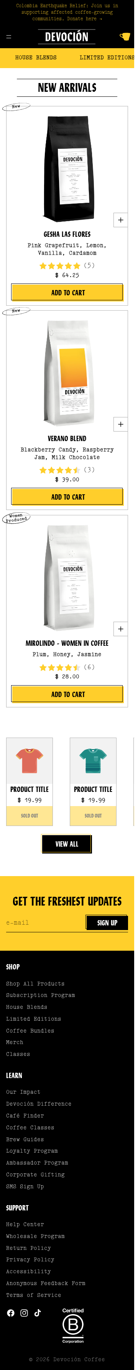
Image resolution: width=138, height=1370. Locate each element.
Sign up (107, 923)
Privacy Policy (30, 1260)
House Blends (36, 58)
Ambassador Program (37, 1163)
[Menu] (9, 37)
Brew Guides (25, 1140)
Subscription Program (40, 996)
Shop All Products (35, 984)
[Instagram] (24, 1313)
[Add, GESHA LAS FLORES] (120, 220)
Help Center (25, 1225)
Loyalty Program (32, 1151)
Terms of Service (33, 1296)
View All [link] (67, 844)
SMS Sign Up (25, 1187)
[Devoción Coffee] (67, 36)
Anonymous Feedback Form (45, 1284)
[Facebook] (10, 1313)
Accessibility (28, 1272)
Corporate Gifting (35, 1175)
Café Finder (25, 1116)
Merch (14, 1043)
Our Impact (23, 1092)
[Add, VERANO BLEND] (120, 424)
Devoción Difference (39, 1104)
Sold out (29, 816)
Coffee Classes (30, 1128)
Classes (18, 1055)
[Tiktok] (37, 1313)
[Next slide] (119, 782)
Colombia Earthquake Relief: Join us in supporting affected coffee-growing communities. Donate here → (67, 12)
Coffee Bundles (30, 1031)
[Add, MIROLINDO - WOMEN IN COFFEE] (120, 629)
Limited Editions (33, 1019)
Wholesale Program (35, 1237)
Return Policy (28, 1249)
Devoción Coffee (79, 1360)
